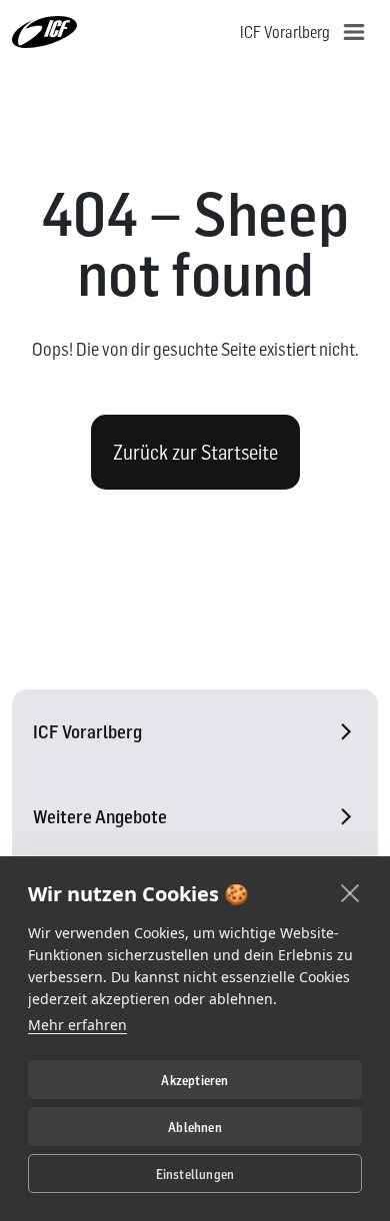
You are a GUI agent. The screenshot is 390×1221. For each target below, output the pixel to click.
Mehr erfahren (77, 1024)
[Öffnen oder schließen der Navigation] (354, 32)
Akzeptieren (194, 1080)
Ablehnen (195, 1127)
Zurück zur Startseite (195, 453)
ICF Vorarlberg (87, 731)
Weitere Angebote (100, 816)
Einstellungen (195, 1174)
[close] (350, 892)
